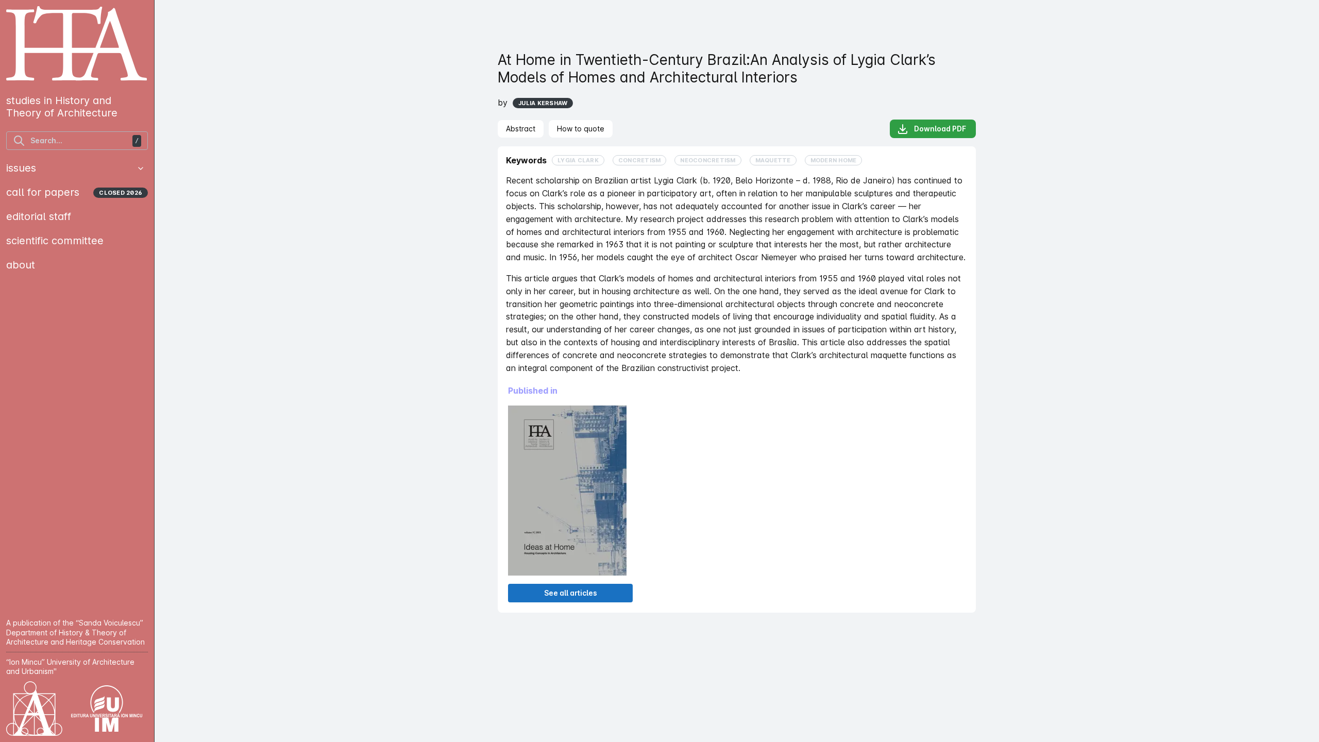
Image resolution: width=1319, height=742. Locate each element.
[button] (140, 168)
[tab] (521, 129)
